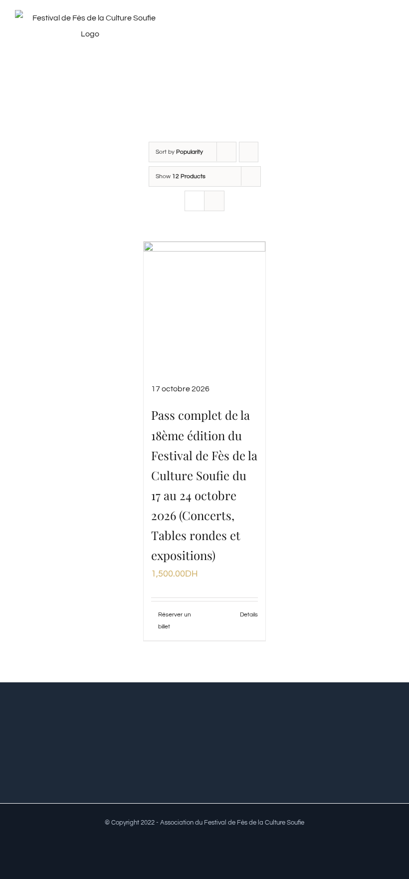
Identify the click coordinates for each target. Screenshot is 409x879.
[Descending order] (248, 152)
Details (249, 614)
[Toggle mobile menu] (390, 31)
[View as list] (214, 201)
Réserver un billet (174, 620)
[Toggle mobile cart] (372, 31)
